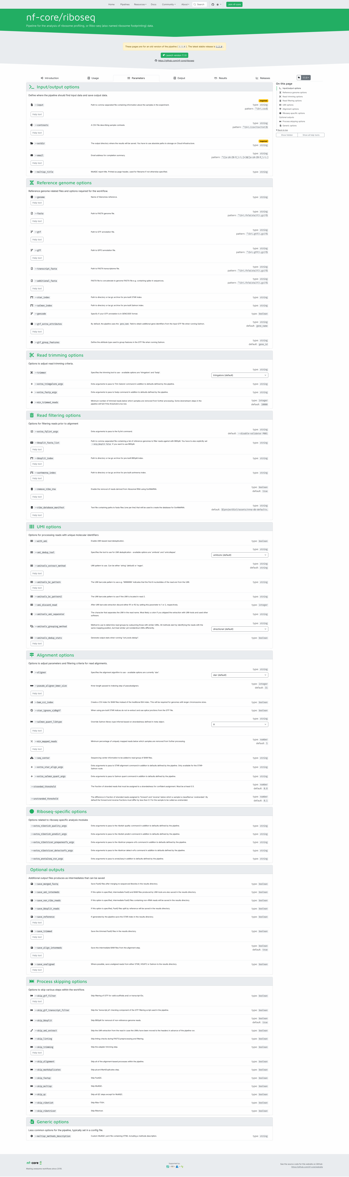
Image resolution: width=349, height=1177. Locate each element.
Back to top (282, 130)
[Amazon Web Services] (172, 1166)
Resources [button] (139, 4)
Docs (153, 4)
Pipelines (125, 4)
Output (181, 78)
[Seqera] (167, 1166)
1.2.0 (219, 47)
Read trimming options (59, 355)
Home (111, 4)
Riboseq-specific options (61, 811)
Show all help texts (311, 135)
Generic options (52, 1121)
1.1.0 (305, 77)
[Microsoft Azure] (177, 1166)
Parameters (138, 78)
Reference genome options (64, 182)
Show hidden (287, 135)
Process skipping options (61, 981)
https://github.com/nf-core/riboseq (176, 60)
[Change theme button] (218, 4)
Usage (95, 78)
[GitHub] (213, 4)
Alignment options (55, 655)
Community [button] (168, 4)
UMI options (48, 526)
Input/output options (57, 86)
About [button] (184, 4)
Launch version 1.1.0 (176, 55)
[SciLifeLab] (182, 1166)
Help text (37, 114)
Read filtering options (58, 415)
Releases (264, 78)
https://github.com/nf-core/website (307, 1167)
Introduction (51, 78)
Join (234, 4)
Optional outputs (46, 869)
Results (222, 78)
